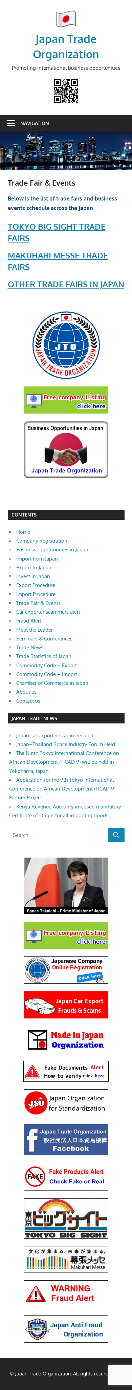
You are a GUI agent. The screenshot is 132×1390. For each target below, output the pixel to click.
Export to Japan (33, 567)
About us (26, 692)
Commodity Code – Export (46, 665)
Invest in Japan (33, 576)
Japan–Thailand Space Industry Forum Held (65, 744)
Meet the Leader (34, 630)
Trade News (29, 647)
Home (23, 532)
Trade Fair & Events (38, 603)
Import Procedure (36, 594)
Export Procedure (35, 585)
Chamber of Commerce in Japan (52, 683)
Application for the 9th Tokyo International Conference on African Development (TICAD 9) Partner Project (62, 789)
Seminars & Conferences (44, 638)
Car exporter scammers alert (48, 612)
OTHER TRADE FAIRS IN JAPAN (66, 284)
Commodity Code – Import (46, 674)
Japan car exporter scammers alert (55, 735)
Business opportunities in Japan (52, 549)
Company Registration (41, 541)
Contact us (28, 701)
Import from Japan (37, 558)
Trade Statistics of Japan (43, 656)
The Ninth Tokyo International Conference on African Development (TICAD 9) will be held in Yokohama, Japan (64, 762)
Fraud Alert (28, 620)
